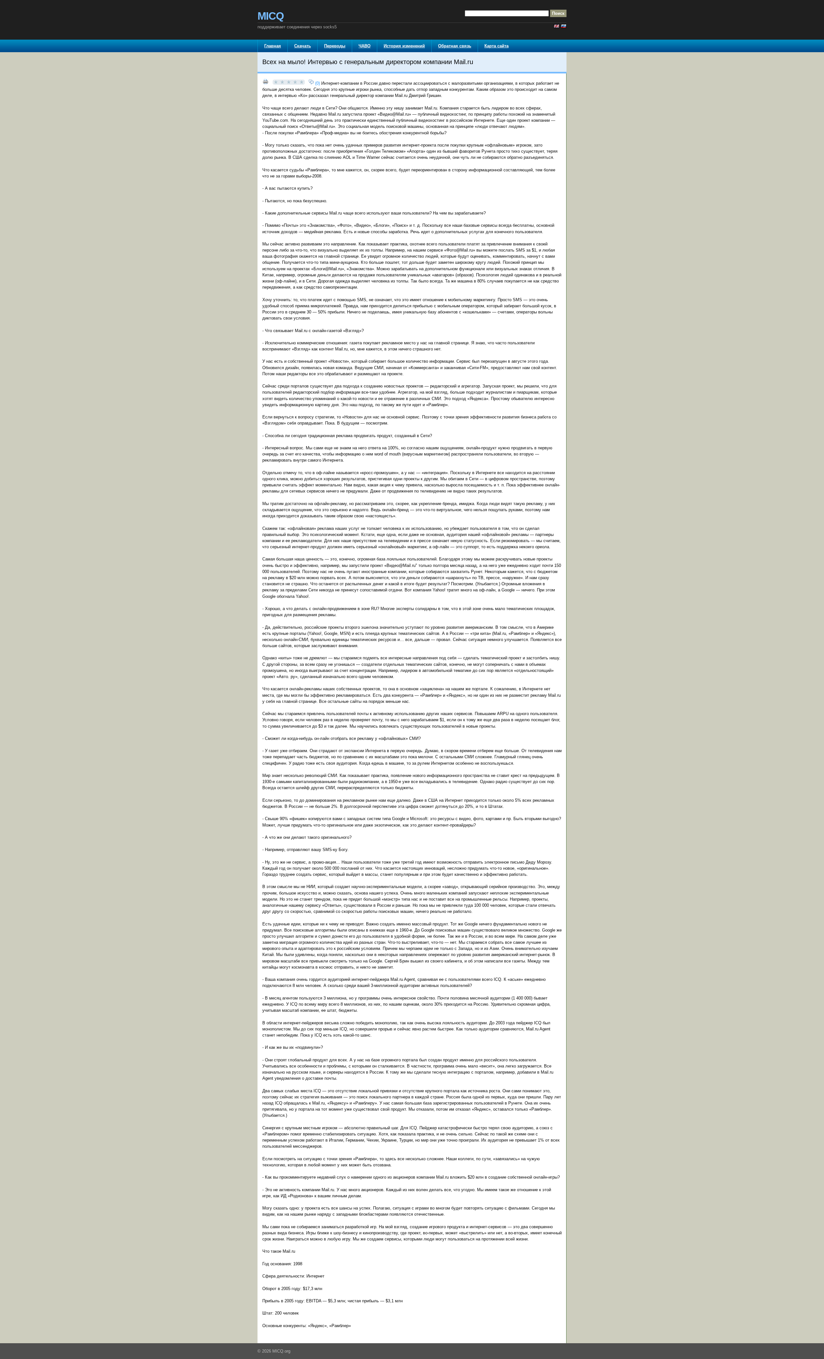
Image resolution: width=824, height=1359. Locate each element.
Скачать (302, 45)
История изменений (404, 45)
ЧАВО (364, 45)
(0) (317, 83)
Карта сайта (496, 45)
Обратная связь (454, 45)
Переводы (334, 45)
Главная (272, 45)
